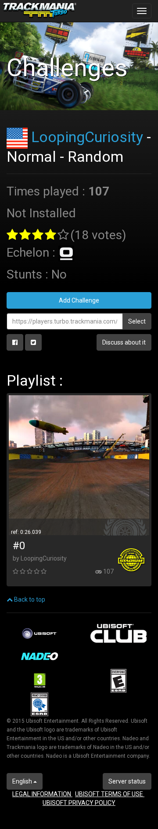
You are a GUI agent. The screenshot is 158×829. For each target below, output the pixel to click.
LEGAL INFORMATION (42, 794)
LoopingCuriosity (87, 137)
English (22, 781)
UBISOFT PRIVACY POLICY (79, 802)
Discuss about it (124, 342)
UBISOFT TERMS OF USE (109, 794)
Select (137, 321)
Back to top (29, 599)
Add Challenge (79, 300)
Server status (127, 781)
